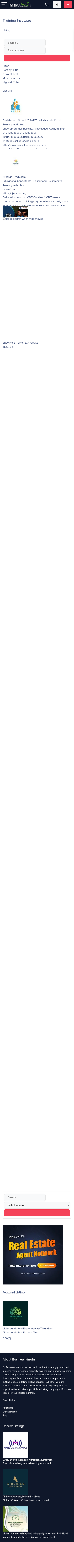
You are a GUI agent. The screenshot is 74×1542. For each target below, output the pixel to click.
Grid (10, 90)
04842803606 (28, 132)
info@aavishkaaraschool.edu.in (21, 141)
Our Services (10, 1411)
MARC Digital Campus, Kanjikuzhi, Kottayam (27, 1459)
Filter (6, 65)
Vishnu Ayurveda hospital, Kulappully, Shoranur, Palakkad (35, 1533)
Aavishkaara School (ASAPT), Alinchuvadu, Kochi (32, 120)
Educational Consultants (17, 181)
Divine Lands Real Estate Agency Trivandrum (28, 1328)
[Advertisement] (37, 502)
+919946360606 (33, 136)
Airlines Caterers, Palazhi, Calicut (21, 1496)
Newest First (10, 74)
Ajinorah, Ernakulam (14, 176)
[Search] (47, 4)
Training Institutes (13, 124)
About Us (8, 1407)
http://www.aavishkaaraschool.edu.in (24, 145)
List (5, 90)
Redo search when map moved (24, 218)
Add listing (68, 4)
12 (11, 346)
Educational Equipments (47, 181)
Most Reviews (11, 78)
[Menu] (4, 4)
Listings (7, 30)
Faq (5, 1415)
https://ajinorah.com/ (14, 193)
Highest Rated (11, 82)
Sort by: (10, 70)
